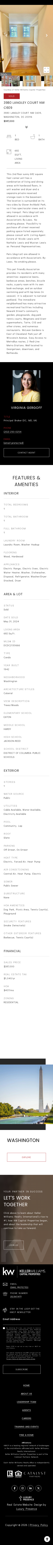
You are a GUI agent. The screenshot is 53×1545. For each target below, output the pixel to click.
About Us (26, 1393)
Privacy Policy (39, 1525)
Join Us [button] (13, 1245)
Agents (26, 1410)
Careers (26, 1418)
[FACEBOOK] (15, 1488)
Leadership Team (26, 1401)
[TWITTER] (38, 1488)
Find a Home (26, 1435)
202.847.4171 (15, 1296)
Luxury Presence (26, 1509)
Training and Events (26, 1426)
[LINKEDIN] (30, 1488)
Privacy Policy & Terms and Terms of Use (20, 1359)
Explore (26, 1157)
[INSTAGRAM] (22, 1488)
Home (26, 1385)
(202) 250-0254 (12, 431)
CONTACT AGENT (26, 452)
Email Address (11, 1319)
